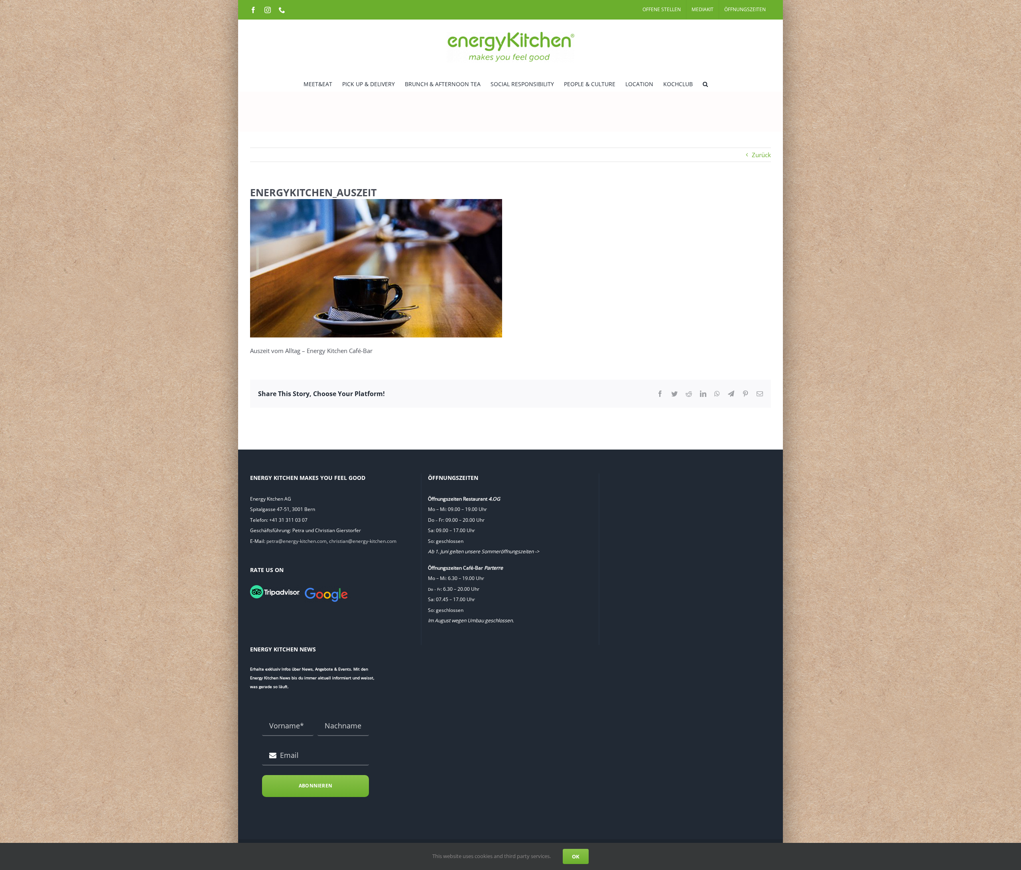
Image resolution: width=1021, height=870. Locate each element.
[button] (705, 83)
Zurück (761, 155)
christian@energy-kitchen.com (362, 541)
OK (575, 856)
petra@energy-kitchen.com (296, 541)
